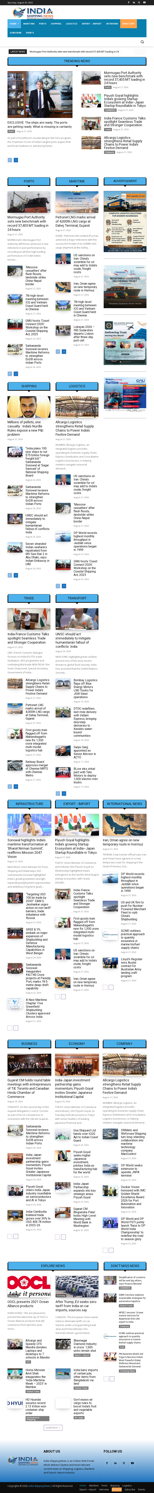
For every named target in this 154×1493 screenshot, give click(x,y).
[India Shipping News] (33, 13)
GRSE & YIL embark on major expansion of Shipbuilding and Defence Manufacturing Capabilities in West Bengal (37, 941)
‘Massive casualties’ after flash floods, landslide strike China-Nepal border (36, 275)
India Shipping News (39, 1486)
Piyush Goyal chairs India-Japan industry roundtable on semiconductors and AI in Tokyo (38, 1193)
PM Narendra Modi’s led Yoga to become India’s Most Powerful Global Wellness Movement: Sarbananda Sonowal (131, 1360)
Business (29, 1043)
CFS (28, 1362)
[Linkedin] (134, 3)
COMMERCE (110, 110)
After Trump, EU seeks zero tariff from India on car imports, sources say (76, 1306)
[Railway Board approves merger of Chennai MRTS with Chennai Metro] (15, 765)
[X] (139, 3)
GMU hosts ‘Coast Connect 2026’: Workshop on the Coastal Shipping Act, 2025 (37, 327)
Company (109, 152)
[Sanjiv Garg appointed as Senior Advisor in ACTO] (63, 751)
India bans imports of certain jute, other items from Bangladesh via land (86, 1376)
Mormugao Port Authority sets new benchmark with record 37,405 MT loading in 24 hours (124, 78)
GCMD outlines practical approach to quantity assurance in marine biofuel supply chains (133, 939)
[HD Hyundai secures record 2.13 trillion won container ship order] (15, 1403)
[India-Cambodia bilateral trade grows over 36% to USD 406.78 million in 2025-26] (15, 1215)
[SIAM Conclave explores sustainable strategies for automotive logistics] (110, 1297)
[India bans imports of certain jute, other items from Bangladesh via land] (63, 1373)
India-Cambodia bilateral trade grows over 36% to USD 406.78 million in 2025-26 (38, 1218)
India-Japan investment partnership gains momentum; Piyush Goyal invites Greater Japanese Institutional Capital (38, 1165)
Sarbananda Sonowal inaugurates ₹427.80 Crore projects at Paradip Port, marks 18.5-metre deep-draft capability (38, 976)
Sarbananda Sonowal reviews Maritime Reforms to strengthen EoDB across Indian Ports (37, 354)
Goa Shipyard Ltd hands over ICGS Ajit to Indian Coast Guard (85, 1135)
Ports (11, 131)
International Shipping (33, 1418)
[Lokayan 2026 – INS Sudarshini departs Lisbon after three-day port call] (63, 330)
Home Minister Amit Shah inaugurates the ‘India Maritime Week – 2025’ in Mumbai (36, 1378)
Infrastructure (29, 804)
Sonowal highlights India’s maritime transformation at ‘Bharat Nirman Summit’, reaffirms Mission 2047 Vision (28, 848)
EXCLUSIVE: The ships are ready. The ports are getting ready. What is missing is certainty (40, 124)
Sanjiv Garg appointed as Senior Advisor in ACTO (85, 752)
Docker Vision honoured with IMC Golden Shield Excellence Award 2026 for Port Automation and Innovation (133, 1197)
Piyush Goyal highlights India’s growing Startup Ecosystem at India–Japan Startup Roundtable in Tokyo (125, 101)
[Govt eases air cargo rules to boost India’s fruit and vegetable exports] (63, 1403)
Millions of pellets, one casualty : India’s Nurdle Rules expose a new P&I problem (25, 428)
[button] (142, 41)
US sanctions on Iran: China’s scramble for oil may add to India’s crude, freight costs (85, 263)
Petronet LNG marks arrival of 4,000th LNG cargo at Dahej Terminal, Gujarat (75, 221)
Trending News (127, 1371)
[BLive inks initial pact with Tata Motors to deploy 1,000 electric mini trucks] (63, 772)
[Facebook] (129, 3)
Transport (77, 598)
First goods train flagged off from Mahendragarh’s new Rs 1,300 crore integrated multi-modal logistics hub (36, 740)
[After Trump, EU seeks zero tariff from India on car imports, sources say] (77, 1286)
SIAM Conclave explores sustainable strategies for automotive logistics (132, 1298)
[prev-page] (10, 160)
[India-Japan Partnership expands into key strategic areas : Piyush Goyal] (62, 1187)
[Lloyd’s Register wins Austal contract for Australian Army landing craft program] (110, 963)
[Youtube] (144, 3)
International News (124, 804)
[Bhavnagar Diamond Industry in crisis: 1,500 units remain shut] (63, 1344)
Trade (108, 129)
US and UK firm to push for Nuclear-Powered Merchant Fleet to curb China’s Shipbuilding (133, 911)
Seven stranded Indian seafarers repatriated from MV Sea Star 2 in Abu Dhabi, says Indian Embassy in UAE (37, 554)
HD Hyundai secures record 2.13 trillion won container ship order (36, 1406)
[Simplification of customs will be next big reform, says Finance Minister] (110, 1280)
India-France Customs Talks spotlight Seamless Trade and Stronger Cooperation (125, 121)
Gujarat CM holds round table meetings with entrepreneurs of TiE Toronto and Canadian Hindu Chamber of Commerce (29, 1088)
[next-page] (16, 160)
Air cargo (79, 1417)
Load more (52, 1427)
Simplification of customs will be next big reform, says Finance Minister (132, 1280)
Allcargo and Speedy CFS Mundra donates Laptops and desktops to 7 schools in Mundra (38, 1349)
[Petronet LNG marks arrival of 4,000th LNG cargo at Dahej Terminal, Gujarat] (77, 202)
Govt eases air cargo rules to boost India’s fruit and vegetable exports (85, 1406)
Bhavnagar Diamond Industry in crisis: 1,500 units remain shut (85, 1345)
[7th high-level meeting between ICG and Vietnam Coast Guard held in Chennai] (15, 299)
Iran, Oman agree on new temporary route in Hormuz (85, 287)
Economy (77, 1043)
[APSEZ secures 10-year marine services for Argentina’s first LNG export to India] (110, 1315)
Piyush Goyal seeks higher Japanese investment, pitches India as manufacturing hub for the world (85, 1162)
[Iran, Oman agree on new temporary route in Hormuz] (63, 287)
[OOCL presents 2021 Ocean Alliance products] (29, 1286)
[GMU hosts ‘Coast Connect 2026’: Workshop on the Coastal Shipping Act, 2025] (15, 324)
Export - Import (76, 804)
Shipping (29, 386)
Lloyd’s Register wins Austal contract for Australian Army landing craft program (131, 967)
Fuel (122, 1347)
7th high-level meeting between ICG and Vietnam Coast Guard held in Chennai (37, 302)
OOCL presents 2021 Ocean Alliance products (28, 1304)
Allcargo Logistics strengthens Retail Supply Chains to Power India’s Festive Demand (123, 143)
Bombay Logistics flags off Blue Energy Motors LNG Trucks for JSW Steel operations (85, 688)
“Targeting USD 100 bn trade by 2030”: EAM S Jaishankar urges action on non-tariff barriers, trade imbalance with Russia (38, 906)
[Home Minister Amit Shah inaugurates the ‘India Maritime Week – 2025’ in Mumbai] (15, 1373)
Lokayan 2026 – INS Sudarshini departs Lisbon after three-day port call (84, 333)
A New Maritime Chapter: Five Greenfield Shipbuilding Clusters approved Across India (38, 1008)
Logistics (77, 386)
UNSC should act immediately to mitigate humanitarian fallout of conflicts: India (38, 524)
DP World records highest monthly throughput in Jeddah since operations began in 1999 (85, 541)
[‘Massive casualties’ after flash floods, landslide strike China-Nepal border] (15, 271)
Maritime (77, 181)
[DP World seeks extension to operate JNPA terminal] (110, 1169)
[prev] (137, 51)
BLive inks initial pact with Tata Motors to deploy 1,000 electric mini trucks (86, 775)
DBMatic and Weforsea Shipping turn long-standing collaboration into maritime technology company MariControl (133, 1142)
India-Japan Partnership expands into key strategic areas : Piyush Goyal (84, 1190)
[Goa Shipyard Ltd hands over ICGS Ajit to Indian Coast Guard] (62, 1134)
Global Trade (33, 1391)
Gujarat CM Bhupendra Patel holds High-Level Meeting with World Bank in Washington (84, 1217)
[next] (143, 51)
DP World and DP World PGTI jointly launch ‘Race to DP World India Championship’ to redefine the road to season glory (133, 1229)
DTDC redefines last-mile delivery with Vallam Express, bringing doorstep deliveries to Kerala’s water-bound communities (85, 722)
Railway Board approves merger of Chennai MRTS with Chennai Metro (37, 768)
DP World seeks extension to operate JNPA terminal (132, 1170)
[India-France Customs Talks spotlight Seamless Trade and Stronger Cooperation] (91, 123)
